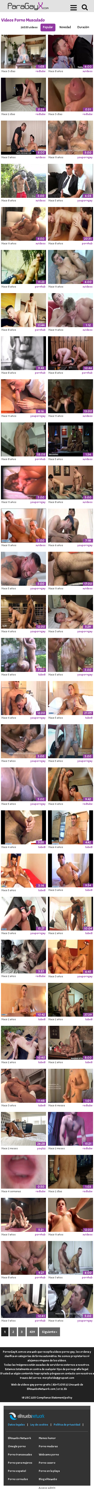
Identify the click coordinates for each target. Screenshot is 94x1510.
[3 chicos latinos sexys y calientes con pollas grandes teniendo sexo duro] (23, 1300)
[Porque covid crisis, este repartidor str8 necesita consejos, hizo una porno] (70, 697)
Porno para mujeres (20, 1463)
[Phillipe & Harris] (70, 309)
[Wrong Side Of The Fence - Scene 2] (23, 439)
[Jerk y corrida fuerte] (70, 740)
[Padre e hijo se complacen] (23, 137)
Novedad (65, 27)
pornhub (87, 243)
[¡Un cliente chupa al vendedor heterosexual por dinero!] (70, 180)
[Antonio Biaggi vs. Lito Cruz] (70, 1300)
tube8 (42, 674)
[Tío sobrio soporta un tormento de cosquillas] (23, 568)
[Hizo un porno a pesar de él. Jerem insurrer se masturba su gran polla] (23, 913)
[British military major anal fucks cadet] (70, 266)
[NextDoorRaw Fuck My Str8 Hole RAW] (23, 309)
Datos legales (16, 1425)
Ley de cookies (39, 1425)
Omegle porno (17, 1446)
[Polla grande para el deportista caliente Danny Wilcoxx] (23, 956)
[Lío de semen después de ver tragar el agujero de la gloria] (70, 94)
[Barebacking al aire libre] (70, 654)
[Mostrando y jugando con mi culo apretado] (70, 1171)
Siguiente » (49, 1332)
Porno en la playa (49, 1471)
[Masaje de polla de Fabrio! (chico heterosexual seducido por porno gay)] (23, 870)
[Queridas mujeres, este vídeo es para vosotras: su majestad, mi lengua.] (23, 1171)
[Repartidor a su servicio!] (70, 525)
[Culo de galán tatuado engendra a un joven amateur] (70, 783)
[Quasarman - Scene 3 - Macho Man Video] (70, 223)
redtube (41, 71)
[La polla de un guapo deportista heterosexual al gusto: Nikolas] (70, 826)
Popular (48, 27)
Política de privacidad (67, 1425)
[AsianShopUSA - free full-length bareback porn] (70, 395)
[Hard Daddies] (23, 482)
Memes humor (47, 1438)
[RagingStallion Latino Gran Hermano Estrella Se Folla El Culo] (70, 1042)
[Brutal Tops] (70, 137)
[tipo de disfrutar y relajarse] (70, 1128)
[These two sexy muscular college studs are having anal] (70, 482)
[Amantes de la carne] (23, 783)
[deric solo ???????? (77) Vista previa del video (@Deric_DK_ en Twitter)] (70, 1085)
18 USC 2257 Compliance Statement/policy (47, 1398)
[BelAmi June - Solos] (23, 223)
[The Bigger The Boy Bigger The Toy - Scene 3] (23, 266)
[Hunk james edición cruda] (23, 1085)
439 (32, 1332)
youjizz (41, 1148)
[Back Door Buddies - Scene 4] (23, 352)
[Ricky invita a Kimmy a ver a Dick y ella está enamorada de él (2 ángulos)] (23, 1128)
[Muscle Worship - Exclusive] (70, 1214)
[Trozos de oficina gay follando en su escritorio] (70, 51)
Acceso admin (47, 1488)
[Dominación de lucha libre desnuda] (23, 1214)
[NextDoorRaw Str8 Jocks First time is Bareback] (70, 352)
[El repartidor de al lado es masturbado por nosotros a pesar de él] (70, 870)
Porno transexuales (20, 1454)
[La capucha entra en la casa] (70, 913)
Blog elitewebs (48, 1479)
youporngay (85, 157)
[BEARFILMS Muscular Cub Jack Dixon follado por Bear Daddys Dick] (23, 654)
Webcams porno (49, 1454)
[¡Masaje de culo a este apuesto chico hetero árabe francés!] (23, 826)
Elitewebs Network (19, 1438)
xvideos (88, 71)
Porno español (17, 1471)
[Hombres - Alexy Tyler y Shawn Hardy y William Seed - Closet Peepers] (70, 1257)
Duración (83, 27)
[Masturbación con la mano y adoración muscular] (23, 180)
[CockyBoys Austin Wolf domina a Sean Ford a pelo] (70, 611)
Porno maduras (48, 1446)
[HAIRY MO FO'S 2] (70, 568)
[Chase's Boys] (23, 740)
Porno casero (47, 1463)
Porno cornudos (18, 1479)
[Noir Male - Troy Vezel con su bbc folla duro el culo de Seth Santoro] (23, 611)
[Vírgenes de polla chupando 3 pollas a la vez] (23, 1257)
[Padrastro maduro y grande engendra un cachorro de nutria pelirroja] (23, 94)
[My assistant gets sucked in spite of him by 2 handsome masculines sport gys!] (23, 525)
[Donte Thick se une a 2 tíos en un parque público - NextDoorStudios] (23, 1042)
